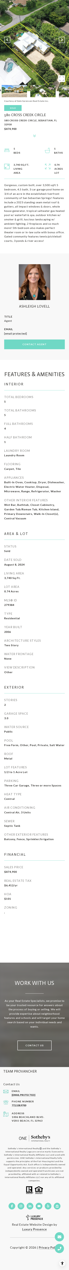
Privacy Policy (49, 1247)
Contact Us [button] (34, 1045)
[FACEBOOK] (12, 1206)
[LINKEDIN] (30, 1206)
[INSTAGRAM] (21, 1206)
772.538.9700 (19, 1105)
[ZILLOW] (57, 1206)
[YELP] (48, 1206)
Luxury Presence (34, 1229)
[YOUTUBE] (39, 1206)
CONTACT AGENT (34, 344)
